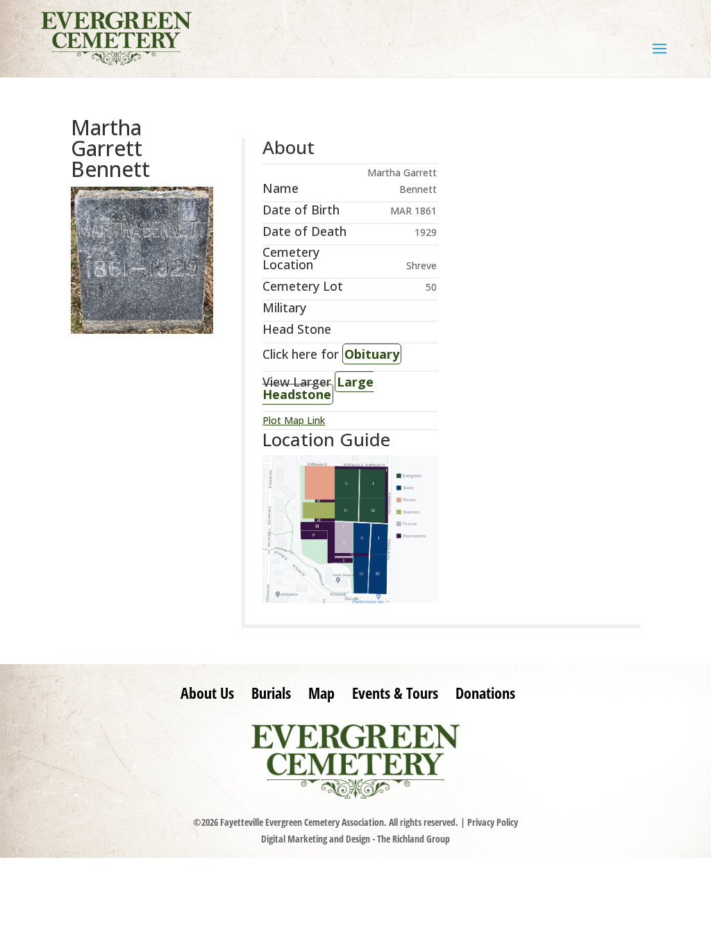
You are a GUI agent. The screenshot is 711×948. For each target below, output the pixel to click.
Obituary (371, 354)
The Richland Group (413, 838)
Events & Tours (395, 692)
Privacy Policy (492, 822)
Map (321, 692)
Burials (271, 692)
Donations (485, 692)
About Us (207, 692)
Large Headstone (318, 388)
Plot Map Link (293, 420)
